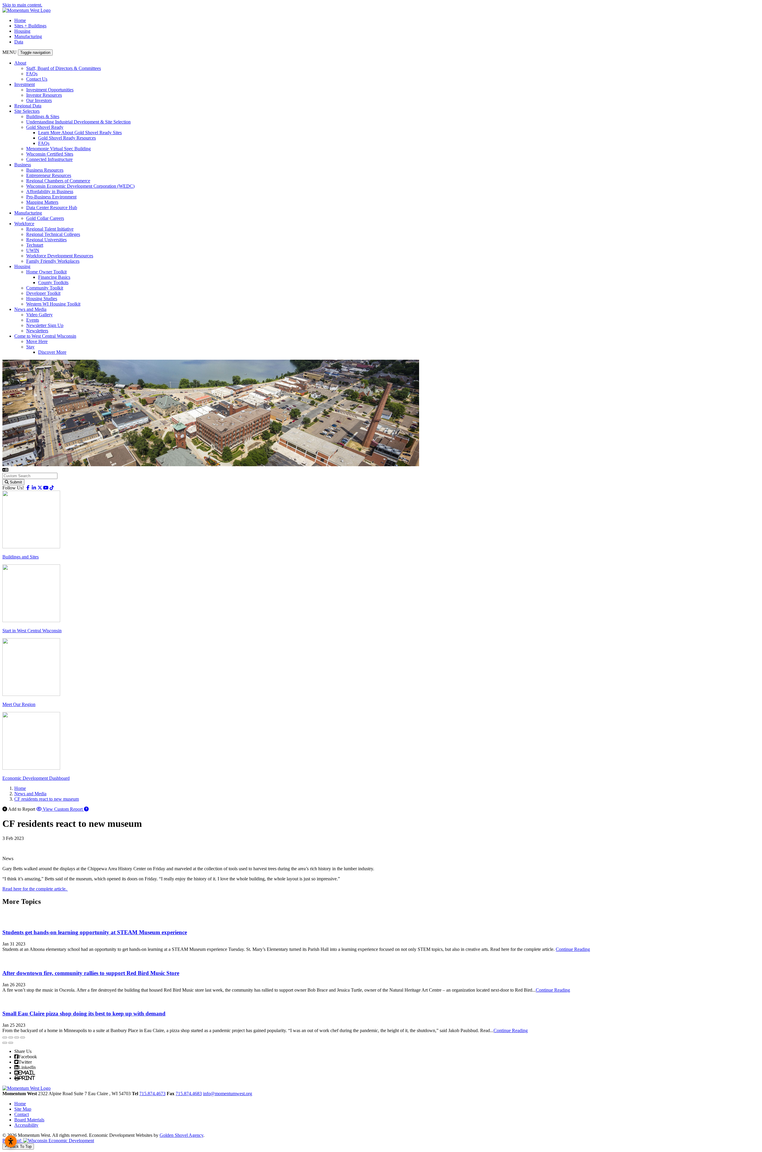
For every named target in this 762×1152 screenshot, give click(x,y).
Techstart (34, 245)
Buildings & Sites (42, 116)
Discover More (52, 352)
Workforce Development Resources (59, 255)
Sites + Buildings (30, 25)
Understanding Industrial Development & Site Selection (78, 121)
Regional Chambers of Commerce (58, 180)
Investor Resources (44, 95)
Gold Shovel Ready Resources (67, 137)
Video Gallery (39, 314)
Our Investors (39, 100)
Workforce (24, 223)
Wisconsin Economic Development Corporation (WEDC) (80, 186)
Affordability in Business (49, 191)
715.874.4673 (152, 1093)
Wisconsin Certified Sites (49, 153)
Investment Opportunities (50, 89)
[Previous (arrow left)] (4, 1043)
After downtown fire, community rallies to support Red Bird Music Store (90, 973)
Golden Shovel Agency (181, 1135)
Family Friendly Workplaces (52, 261)
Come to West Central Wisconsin (45, 336)
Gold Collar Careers (45, 218)
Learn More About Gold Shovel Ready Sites (80, 132)
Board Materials (29, 1119)
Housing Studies (41, 298)
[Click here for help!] (86, 809)
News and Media (30, 309)
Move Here (37, 341)
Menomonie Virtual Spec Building (58, 148)
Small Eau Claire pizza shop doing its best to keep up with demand (83, 1013)
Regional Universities (46, 239)
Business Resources (44, 170)
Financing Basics (54, 277)
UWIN (32, 250)
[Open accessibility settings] (11, 1141)
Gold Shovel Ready (44, 127)
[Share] (10, 1037)
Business (22, 164)
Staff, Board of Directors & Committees (63, 68)
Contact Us (36, 79)
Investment (24, 84)
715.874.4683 (189, 1093)
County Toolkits (53, 282)
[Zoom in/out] (22, 1037)
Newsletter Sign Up (44, 325)
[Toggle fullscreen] (16, 1037)
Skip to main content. (22, 4)
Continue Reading (573, 949)
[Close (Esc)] (4, 1037)
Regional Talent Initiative (50, 228)
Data (18, 41)
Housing (22, 31)
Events (32, 320)
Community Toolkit (44, 287)
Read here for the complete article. (35, 888)
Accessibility (26, 1125)
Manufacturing (28, 36)
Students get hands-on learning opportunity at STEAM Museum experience (94, 932)
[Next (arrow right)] (10, 1043)
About (20, 62)
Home (20, 20)
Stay (30, 346)
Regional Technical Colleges (53, 234)
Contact (21, 1114)
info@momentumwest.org (227, 1093)
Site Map (22, 1109)
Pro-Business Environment (51, 196)
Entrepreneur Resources (48, 175)
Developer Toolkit (43, 293)
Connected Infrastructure (49, 159)
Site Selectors (27, 111)
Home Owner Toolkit (46, 271)
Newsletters (37, 330)
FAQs (32, 73)
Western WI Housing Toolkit (53, 303)
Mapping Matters (42, 202)
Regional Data (27, 105)
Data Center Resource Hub (51, 207)
